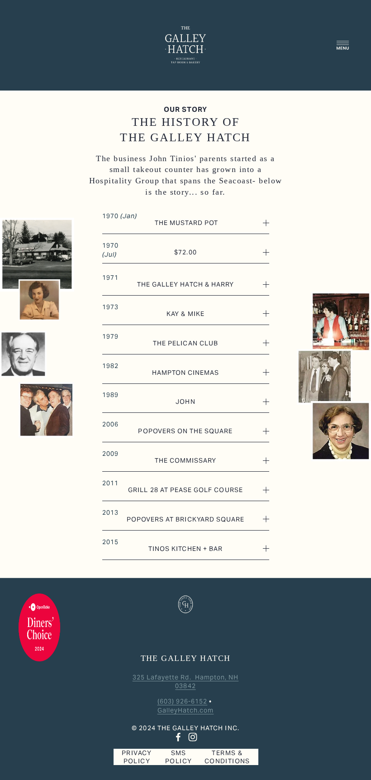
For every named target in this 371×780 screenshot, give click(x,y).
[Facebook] (178, 737)
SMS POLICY (178, 757)
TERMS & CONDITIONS (227, 757)
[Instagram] (192, 737)
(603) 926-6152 (182, 701)
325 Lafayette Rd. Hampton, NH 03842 (185, 681)
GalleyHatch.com (185, 710)
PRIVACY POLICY (137, 757)
